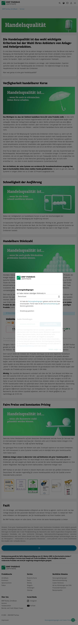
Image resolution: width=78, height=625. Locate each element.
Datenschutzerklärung (50, 304)
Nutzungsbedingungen (35, 301)
